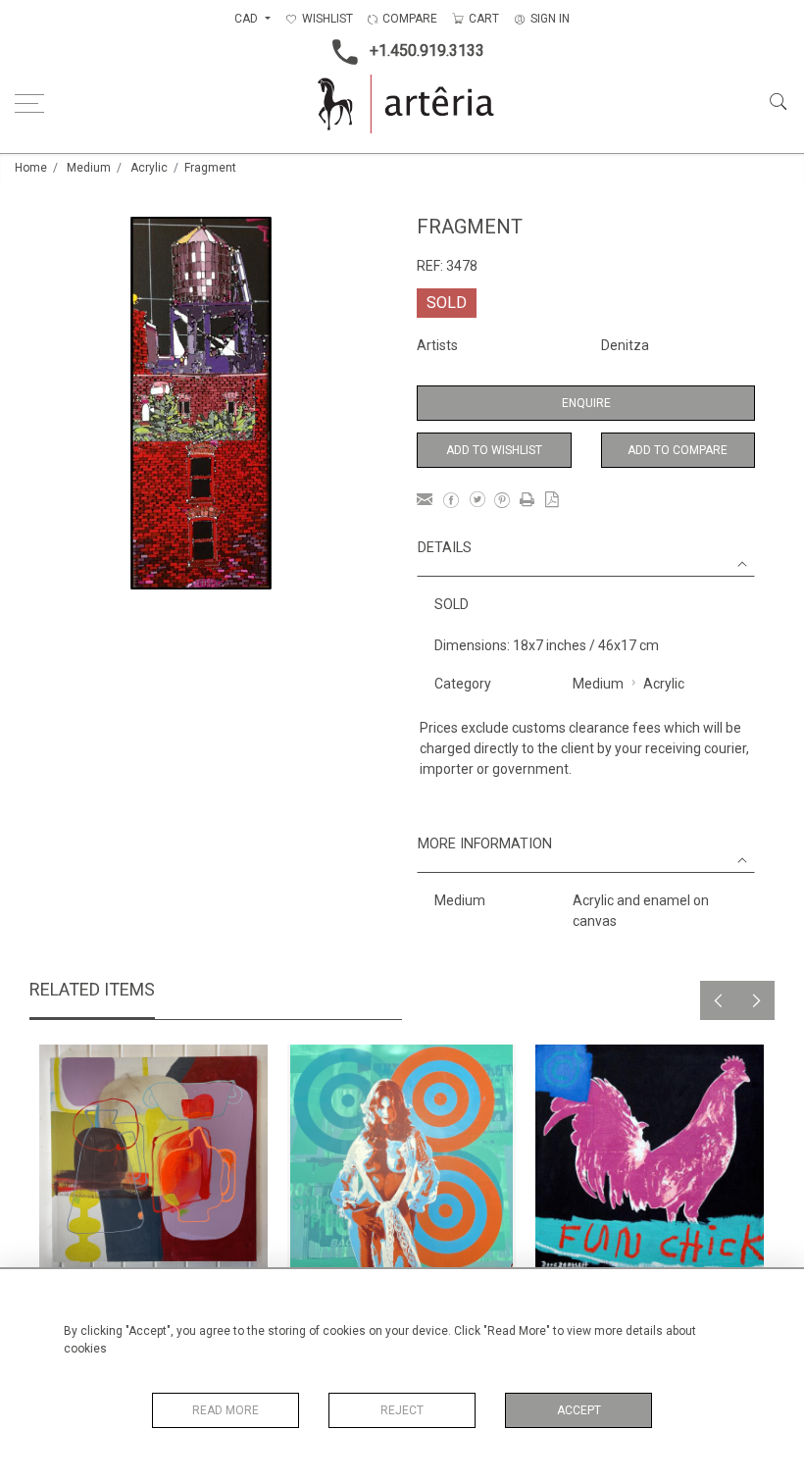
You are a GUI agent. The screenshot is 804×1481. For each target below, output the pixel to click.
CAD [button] (247, 19)
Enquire (586, 403)
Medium (89, 168)
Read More (225, 1410)
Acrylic (149, 168)
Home (31, 168)
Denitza (625, 345)
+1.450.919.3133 (427, 50)
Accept (579, 1410)
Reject (402, 1410)
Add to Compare (678, 450)
